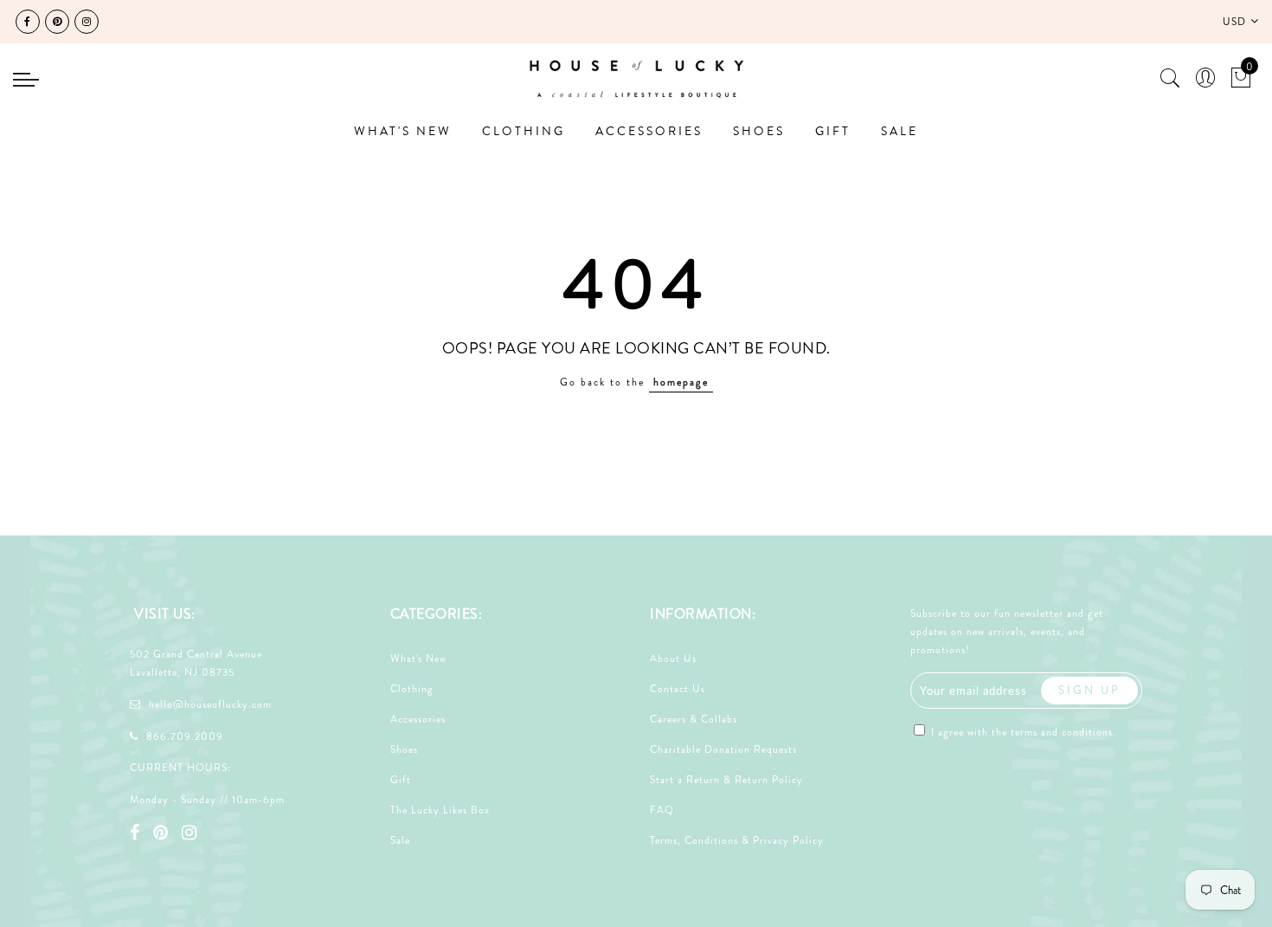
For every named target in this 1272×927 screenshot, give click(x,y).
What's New (418, 658)
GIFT (833, 130)
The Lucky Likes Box (440, 810)
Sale (400, 840)
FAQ (662, 810)
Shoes (404, 749)
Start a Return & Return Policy (726, 780)
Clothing (412, 689)
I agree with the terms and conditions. (1022, 732)
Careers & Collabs (693, 719)
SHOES (759, 130)
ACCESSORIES (649, 130)
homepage (681, 382)
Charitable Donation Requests (723, 749)
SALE (899, 130)
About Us (673, 658)
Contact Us (677, 689)
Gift (400, 780)
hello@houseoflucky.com (210, 704)
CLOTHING (523, 130)
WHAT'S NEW (403, 130)
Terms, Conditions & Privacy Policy (737, 840)
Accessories (418, 719)
